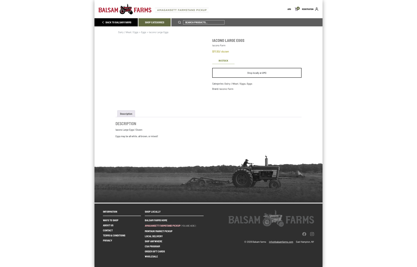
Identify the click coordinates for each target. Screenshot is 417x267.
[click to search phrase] (179, 22)
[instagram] (312, 234)
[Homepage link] (193, 9)
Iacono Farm (226, 88)
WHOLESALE (151, 256)
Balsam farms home (156, 220)
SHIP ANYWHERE (153, 241)
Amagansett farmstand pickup (162, 225)
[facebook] (304, 234)
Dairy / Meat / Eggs (128, 32)
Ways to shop (110, 220)
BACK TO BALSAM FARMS (118, 22)
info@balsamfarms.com (281, 241)
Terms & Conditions (114, 235)
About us (108, 225)
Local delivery (154, 236)
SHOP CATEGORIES (154, 22)
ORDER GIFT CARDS (155, 251)
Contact (108, 230)
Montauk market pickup (159, 231)
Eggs (143, 32)
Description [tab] (126, 113)
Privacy (107, 240)
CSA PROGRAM (152, 246)
